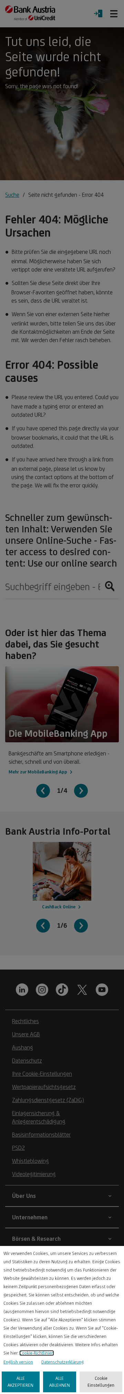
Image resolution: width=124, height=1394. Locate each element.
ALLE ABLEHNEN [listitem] (59, 1382)
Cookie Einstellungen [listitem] (100, 1382)
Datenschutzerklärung (62, 1362)
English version (18, 1362)
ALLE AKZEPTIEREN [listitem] (20, 1382)
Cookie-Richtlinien (37, 1353)
